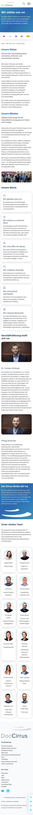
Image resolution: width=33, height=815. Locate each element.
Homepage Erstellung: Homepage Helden (14, 798)
